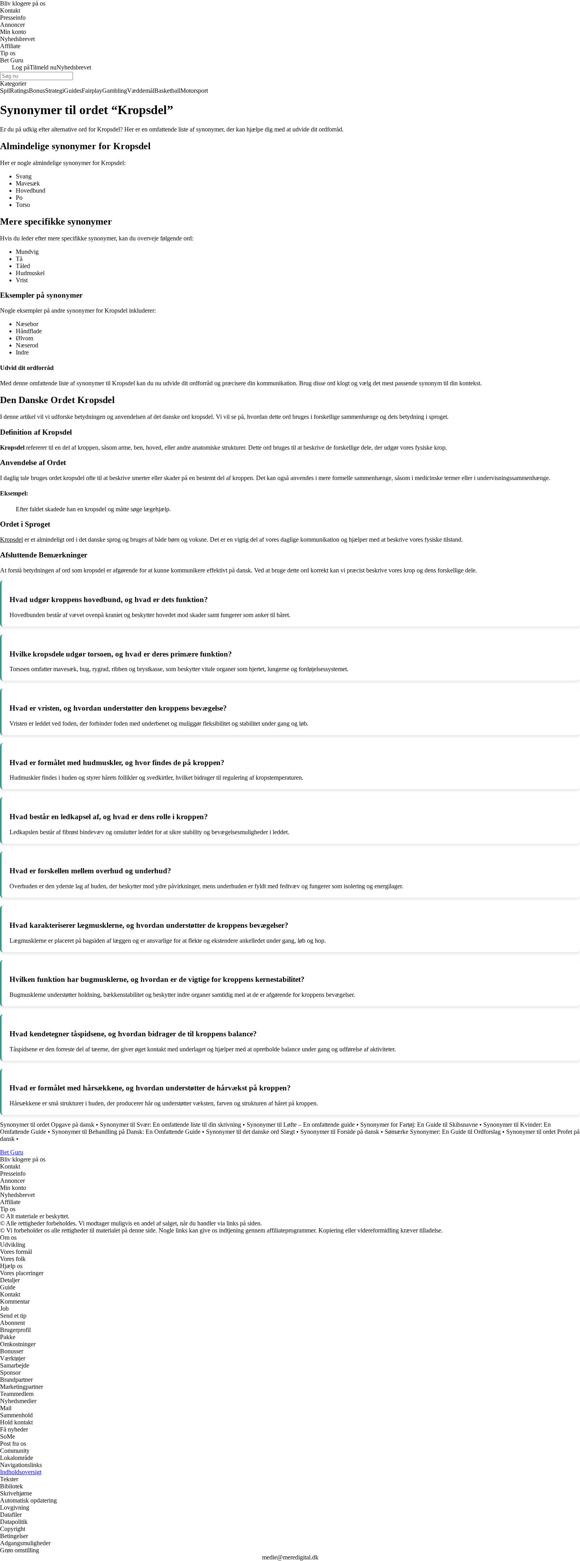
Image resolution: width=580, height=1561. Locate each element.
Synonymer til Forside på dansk (339, 1131)
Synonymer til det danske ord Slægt (250, 1131)
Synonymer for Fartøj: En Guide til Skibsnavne (419, 1124)
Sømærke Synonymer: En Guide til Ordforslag (443, 1131)
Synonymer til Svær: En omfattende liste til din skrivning (170, 1124)
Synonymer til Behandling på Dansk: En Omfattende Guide (126, 1131)
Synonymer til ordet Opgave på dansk (47, 1124)
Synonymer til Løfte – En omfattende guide (301, 1124)
